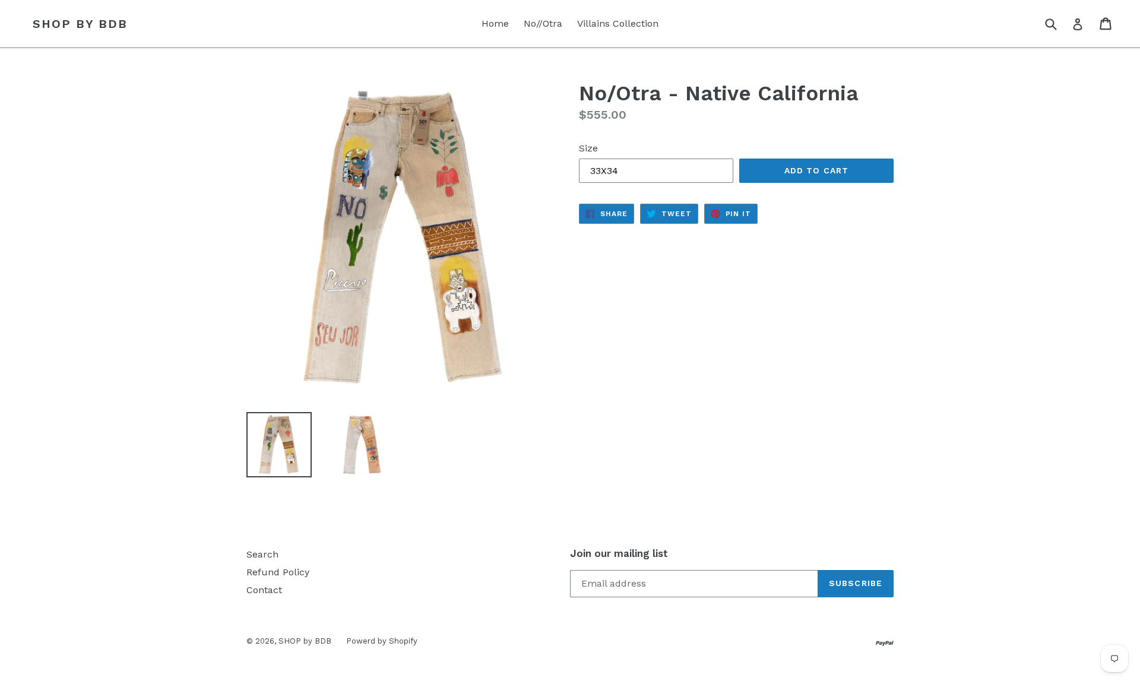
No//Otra (543, 23)
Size (588, 148)
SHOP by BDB (80, 24)
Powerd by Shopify (381, 640)
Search (262, 554)
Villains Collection (617, 23)
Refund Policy (277, 572)
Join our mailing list (619, 553)
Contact (264, 590)
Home (495, 23)
